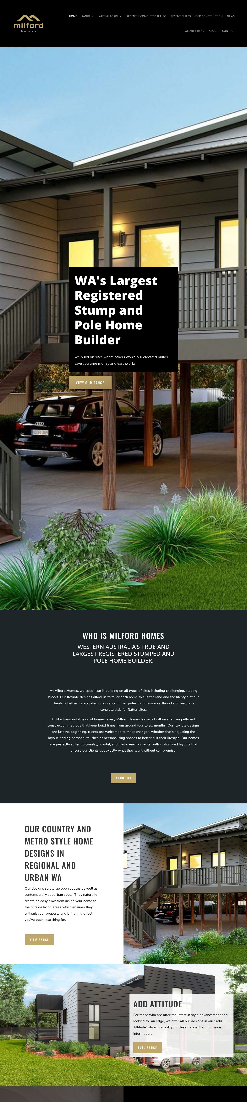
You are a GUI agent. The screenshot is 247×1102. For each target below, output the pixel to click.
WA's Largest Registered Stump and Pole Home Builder (115, 310)
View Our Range (90, 382)
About (213, 31)
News (231, 16)
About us (123, 778)
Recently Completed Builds (146, 16)
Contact (228, 31)
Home (73, 16)
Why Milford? (108, 16)
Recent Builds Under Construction (197, 16)
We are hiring (195, 31)
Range (86, 16)
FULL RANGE (147, 1047)
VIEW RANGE (39, 939)
